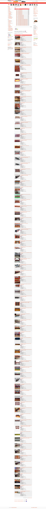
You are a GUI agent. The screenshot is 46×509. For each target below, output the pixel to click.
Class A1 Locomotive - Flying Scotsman (35, 9)
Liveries (9, 15)
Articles (9, 22)
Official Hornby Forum (35, 45)
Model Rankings (10, 17)
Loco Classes (9, 12)
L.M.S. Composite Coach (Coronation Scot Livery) (23, 20)
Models (33, 507)
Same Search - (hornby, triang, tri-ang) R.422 (18, 501)
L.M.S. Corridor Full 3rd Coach (21, 16)
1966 (16, 12)
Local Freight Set (35, 7)
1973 (16, 16)
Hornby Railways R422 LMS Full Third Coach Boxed (25, 372)
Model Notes (9, 21)
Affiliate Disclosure (10, 30)
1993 (16, 23)
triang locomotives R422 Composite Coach (24, 145)
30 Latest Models (10, 18)
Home (9, 7)
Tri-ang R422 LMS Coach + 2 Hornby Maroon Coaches (25, 41)
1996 (16, 25)
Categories (9, 11)
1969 (16, 14)
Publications (9, 20)
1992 (16, 22)
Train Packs (35, 30)
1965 (16, 11)
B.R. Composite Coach (20, 9)
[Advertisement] (23, 504)
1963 (16, 10)
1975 (16, 18)
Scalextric (9, 45)
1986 (16, 21)
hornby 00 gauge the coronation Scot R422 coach (25, 355)
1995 (16, 24)
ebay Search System (10, 29)
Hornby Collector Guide (14, 507)
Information (9, 25)
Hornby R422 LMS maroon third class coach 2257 (25, 194)
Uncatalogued (9, 16)
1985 (16, 20)
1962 (16, 9)
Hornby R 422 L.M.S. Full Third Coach (24, 223)
